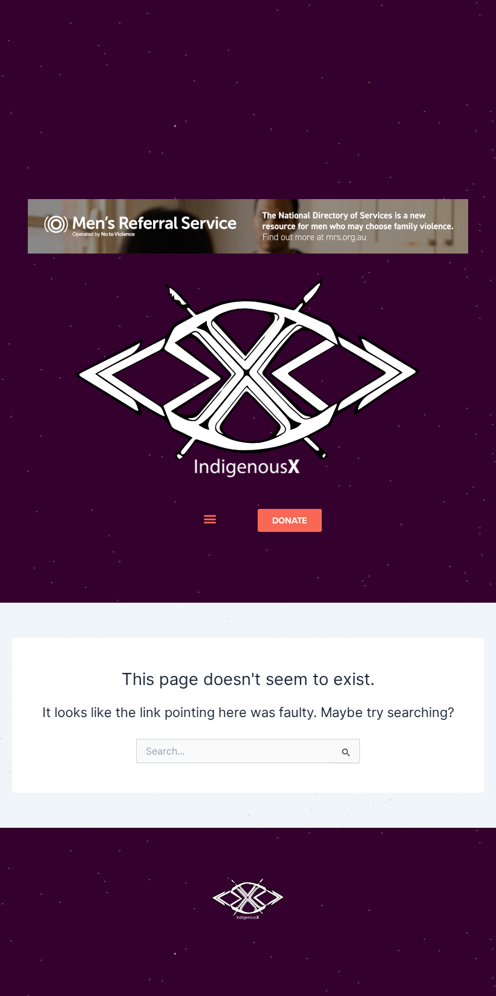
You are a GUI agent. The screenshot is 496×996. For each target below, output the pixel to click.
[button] (210, 519)
